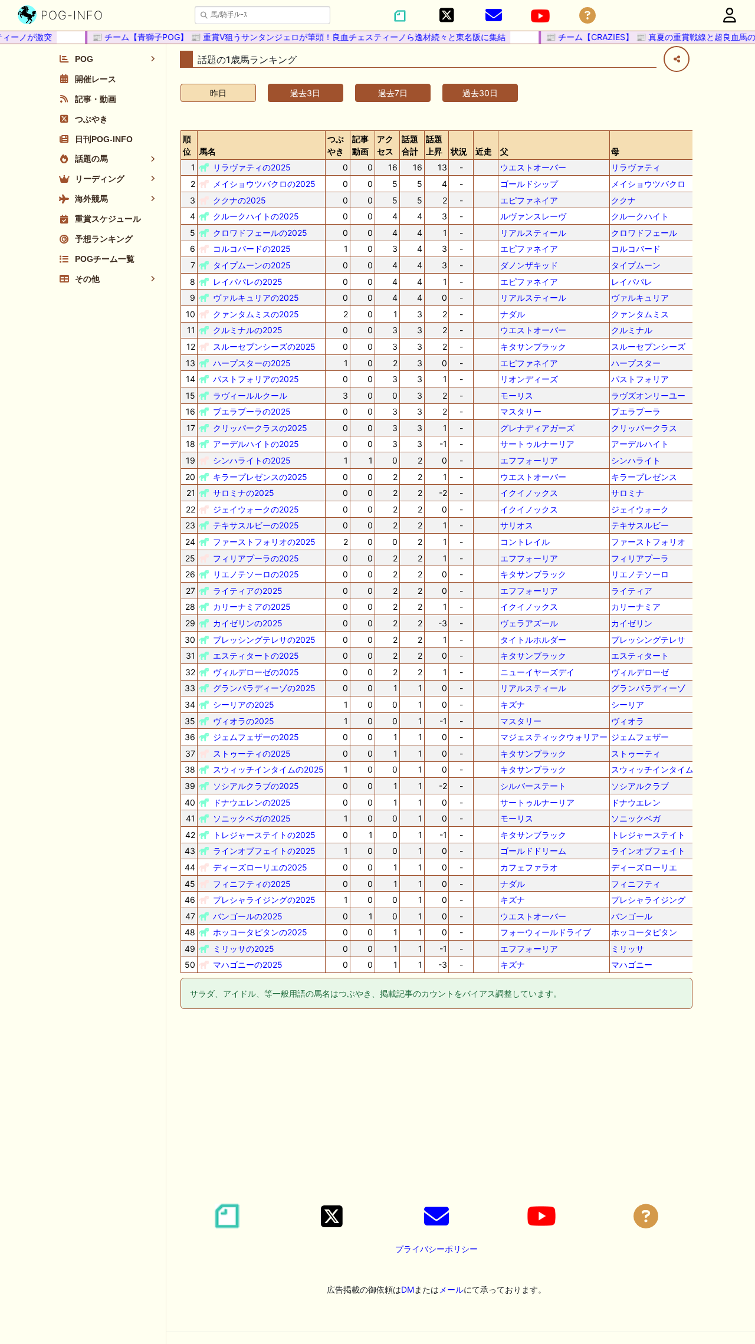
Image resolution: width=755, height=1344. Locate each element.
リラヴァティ (636, 167)
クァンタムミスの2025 (256, 314)
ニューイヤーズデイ (537, 672)
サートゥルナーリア (537, 444)
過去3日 (305, 93)
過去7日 (393, 93)
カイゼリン (631, 623)
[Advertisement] (436, 1108)
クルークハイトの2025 (256, 216)
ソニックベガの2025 (252, 818)
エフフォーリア (529, 460)
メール (451, 1289)
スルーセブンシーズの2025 (264, 346)
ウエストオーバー (533, 167)
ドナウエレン (636, 802)
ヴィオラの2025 (243, 721)
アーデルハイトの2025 (256, 444)
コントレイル (525, 542)
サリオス (516, 525)
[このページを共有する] (677, 59)
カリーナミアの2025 (252, 607)
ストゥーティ (636, 753)
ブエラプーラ (636, 411)
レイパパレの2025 (248, 282)
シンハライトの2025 (252, 460)
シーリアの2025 (243, 704)
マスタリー (520, 411)
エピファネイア (529, 200)
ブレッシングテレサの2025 (264, 640)
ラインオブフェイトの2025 (264, 851)
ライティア (631, 591)
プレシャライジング (648, 900)
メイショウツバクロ (648, 184)
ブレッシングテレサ (648, 640)
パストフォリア (640, 379)
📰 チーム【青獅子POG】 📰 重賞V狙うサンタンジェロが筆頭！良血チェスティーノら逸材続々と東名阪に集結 (288, 37)
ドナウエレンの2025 (252, 802)
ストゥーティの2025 (252, 753)
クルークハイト (640, 216)
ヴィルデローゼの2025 (256, 672)
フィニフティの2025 (252, 884)
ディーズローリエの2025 (260, 867)
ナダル (512, 314)
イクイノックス (529, 493)
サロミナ (627, 493)
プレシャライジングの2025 (264, 900)
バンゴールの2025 (248, 916)
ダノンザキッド (529, 265)
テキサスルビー (640, 525)
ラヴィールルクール (250, 395)
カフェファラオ (529, 867)
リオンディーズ (529, 379)
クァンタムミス (640, 314)
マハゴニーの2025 (248, 964)
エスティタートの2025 (256, 655)
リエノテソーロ (640, 574)
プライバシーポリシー (436, 1249)
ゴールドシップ (529, 184)
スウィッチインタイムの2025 (268, 769)
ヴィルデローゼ (640, 672)
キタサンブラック (533, 346)
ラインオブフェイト (648, 851)
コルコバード (636, 249)
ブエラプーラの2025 (252, 411)
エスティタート (640, 655)
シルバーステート (533, 786)
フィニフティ (636, 884)
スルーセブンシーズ (648, 346)
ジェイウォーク (640, 509)
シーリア (627, 704)
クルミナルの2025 (248, 330)
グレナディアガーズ (537, 428)
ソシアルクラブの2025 (256, 786)
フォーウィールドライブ (545, 932)
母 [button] (615, 151)
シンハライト (636, 460)
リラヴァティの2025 (252, 167)
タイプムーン (636, 265)
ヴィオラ (627, 721)
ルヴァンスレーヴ (533, 216)
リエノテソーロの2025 (256, 574)
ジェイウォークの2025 (256, 509)
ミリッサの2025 (243, 949)
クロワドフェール (644, 233)
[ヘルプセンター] (587, 15)
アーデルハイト (640, 444)
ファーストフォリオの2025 (264, 542)
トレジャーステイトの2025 (264, 835)
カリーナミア (636, 607)
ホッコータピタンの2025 (260, 932)
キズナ (512, 704)
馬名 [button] (207, 151)
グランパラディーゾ (648, 688)
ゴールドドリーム (533, 851)
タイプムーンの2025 (252, 265)
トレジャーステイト (648, 835)
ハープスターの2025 (252, 363)
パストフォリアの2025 (256, 379)
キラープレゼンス (644, 477)
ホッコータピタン (644, 932)
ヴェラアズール (529, 623)
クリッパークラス (644, 428)
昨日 (218, 93)
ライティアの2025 (248, 591)
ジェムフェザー (640, 737)
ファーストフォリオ (648, 542)
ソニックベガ (636, 818)
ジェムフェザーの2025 (256, 737)
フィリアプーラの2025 (256, 558)
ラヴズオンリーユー (648, 395)
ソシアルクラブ (640, 786)
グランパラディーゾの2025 (264, 688)
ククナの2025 (239, 200)
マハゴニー (631, 964)
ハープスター (636, 363)
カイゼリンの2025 (248, 623)
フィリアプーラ (640, 558)
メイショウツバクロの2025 (264, 184)
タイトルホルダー (533, 640)
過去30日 (480, 93)
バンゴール (631, 916)
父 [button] (504, 151)
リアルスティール (533, 233)
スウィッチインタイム (652, 769)
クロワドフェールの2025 (260, 233)
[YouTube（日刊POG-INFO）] (540, 15)
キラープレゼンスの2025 (260, 477)
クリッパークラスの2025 (260, 428)
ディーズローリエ (644, 867)
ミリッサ (627, 949)
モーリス (516, 395)
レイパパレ (631, 282)
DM (407, 1289)
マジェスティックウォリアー (554, 737)
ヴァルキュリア (640, 298)
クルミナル (631, 330)
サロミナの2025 (243, 493)
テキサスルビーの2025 (256, 525)
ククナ (623, 200)
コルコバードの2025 (252, 249)
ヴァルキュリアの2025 (256, 298)
